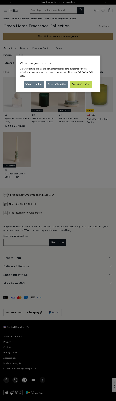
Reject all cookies (57, 84)
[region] (58, 73)
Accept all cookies (81, 84)
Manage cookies (33, 84)
